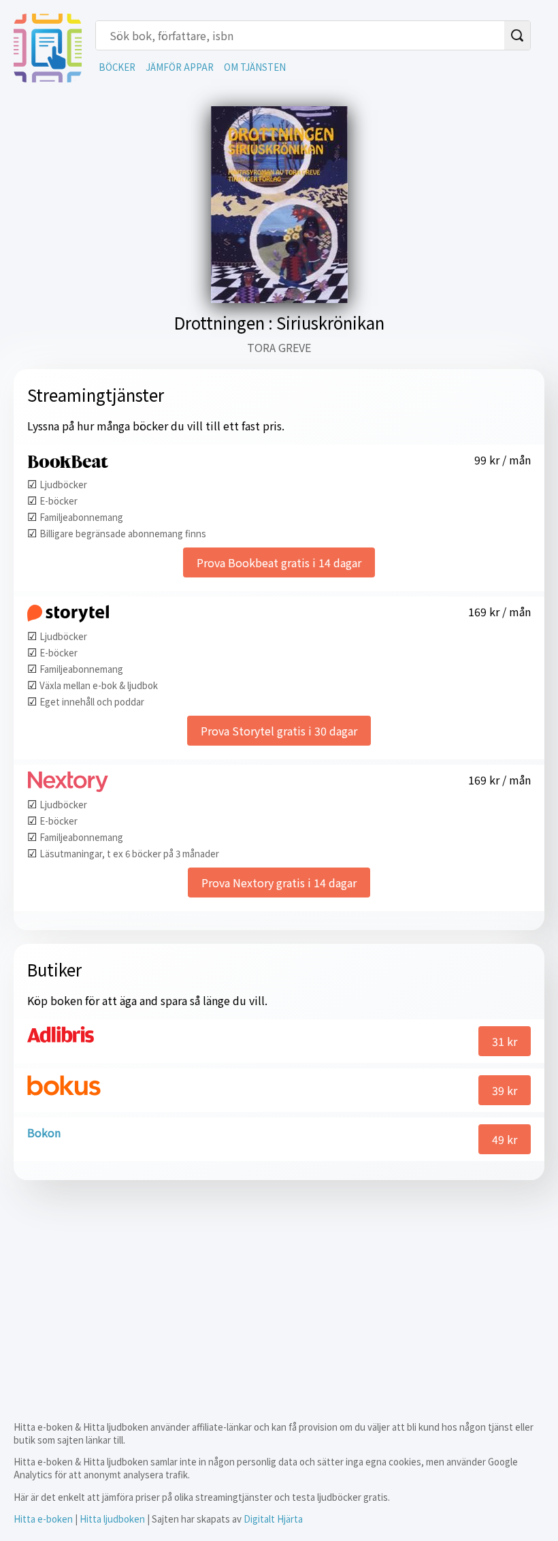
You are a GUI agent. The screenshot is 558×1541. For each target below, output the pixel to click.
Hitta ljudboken (112, 1518)
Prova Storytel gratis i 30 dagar (279, 730)
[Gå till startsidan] (48, 77)
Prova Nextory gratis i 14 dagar (279, 882)
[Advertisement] (279, 1289)
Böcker (117, 67)
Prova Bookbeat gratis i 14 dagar (279, 562)
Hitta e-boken (43, 1518)
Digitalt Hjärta (273, 1518)
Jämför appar (180, 67)
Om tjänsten (255, 67)
